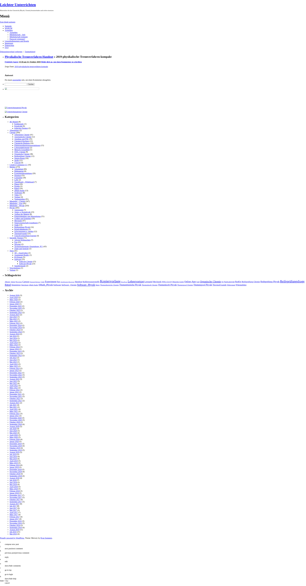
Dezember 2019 (16, 444)
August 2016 (14, 530)
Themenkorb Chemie (150, 285)
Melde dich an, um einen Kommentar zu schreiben (61, 62)
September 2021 (16, 401)
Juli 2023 (13, 358)
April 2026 (14, 297)
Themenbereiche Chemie (109, 285)
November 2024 (16, 328)
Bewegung (19, 282)
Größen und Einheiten (22, 219)
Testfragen (18, 193)
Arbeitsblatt (18, 169)
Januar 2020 (14, 442)
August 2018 (14, 478)
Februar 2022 (15, 390)
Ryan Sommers (46, 538)
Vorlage (17, 197)
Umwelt (17, 163)
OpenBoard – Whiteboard (24, 182)
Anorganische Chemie (22, 137)
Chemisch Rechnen (21, 141)
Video (16, 195)
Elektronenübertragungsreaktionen (27, 145)
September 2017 (16, 502)
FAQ (7, 48)
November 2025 (16, 308)
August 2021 (14, 403)
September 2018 (16, 476)
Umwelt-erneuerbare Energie (25, 236)
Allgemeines (14, 130)
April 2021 (14, 409)
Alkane (7, 282)
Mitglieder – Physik (17, 206)
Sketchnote (25, 285)
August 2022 (14, 379)
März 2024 (14, 345)
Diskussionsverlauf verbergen (11, 52)
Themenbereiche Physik (130, 285)
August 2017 (14, 504)
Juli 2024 (13, 336)
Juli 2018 (13, 480)
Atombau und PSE (21, 139)
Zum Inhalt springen (7, 22)
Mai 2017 (13, 510)
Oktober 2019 (15, 448)
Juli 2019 (13, 454)
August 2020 (14, 426)
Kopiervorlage (110, 281)
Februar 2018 (15, 491)
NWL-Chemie (19, 152)
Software (17, 259)
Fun (15, 242)
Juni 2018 (13, 482)
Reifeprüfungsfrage (292, 281)
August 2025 (14, 315)
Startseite (8, 26)
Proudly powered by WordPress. (12, 538)
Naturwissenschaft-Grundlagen (26, 223)
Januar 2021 (14, 416)
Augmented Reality (21, 255)
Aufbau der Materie (21, 214)
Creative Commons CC (18, 165)
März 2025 (14, 321)
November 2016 (16, 523)
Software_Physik (86, 284)
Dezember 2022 (16, 373)
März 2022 (14, 388)
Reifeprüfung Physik (22, 227)
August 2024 (14, 334)
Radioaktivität (229, 282)
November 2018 (16, 472)
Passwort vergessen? (17, 39)
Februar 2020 (15, 439)
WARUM (8, 28)
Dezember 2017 (16, 495)
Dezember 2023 (16, 351)
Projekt (17, 186)
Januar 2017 (14, 519)
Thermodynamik (20, 234)
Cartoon (25, 281)
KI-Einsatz (18, 257)
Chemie (12, 133)
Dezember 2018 (16, 469)
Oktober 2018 (15, 474)
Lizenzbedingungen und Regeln (17, 41)
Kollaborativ (19, 124)
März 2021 (14, 411)
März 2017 (14, 515)
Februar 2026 (15, 302)
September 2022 (16, 377)
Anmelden (9, 30)
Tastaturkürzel (30, 52)
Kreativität (18, 126)
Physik (12, 208)
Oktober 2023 (15, 353)
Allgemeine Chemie (21, 135)
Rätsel (16, 188)
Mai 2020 (13, 433)
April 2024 (14, 343)
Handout (17, 176)
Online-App (190, 281)
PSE (222, 282)
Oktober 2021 (15, 399)
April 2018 (14, 487)
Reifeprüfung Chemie (22, 156)
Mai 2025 (13, 319)
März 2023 (14, 366)
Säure (98, 285)
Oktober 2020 (15, 422)
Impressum (9, 43)
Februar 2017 (15, 517)
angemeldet (16, 80)
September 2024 (16, 332)
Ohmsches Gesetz (178, 282)
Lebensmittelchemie (21, 148)
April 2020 (14, 435)
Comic (42, 282)
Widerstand (231, 285)
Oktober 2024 (15, 330)
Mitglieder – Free (16, 203)
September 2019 (16, 450)
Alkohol (13, 282)
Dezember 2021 (16, 394)
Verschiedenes (15, 268)
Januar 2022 (14, 392)
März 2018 (14, 489)
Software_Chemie (69, 285)
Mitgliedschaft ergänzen (19, 37)
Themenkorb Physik (167, 285)
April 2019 (14, 461)
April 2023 (14, 364)
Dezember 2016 (16, 521)
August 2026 (14, 295)
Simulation (16, 285)
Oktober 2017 (15, 500)
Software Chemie (25, 262)
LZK (16, 180)
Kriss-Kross (124, 282)
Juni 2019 (13, 457)
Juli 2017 (13, 506)
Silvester (17, 244)
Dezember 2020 (16, 418)
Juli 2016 (13, 532)
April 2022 (14, 386)
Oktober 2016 (15, 525)
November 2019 (16, 446)
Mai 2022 (13, 383)
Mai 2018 (13, 485)
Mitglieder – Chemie (17, 201)
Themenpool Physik (202, 285)
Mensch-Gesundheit (22, 150)
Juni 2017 (13, 508)
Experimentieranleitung (23, 173)
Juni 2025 (13, 317)
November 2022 (16, 375)
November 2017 (16, 497)
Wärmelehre (241, 285)
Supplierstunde (20, 266)
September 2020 (16, 424)
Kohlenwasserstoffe (91, 282)
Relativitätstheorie (21, 229)
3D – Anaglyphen (21, 253)
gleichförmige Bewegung (67, 282)
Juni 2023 (13, 360)
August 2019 (14, 452)
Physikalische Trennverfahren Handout (29, 56)
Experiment (50, 281)
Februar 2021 (15, 414)
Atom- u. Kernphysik (22, 212)
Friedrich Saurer (12, 62)
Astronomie (18, 210)
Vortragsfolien (19, 199)
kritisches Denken (21, 128)
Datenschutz (9, 45)
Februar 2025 (15, 323)
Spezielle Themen (16, 238)
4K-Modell (14, 122)
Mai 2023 (13, 362)
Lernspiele (18, 178)
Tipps (12, 251)
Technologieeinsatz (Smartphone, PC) (28, 246)
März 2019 (14, 463)
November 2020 (16, 420)
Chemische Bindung (22, 143)
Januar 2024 (14, 349)
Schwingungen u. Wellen (23, 231)
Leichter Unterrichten (18, 5)
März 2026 (14, 300)
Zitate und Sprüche (21, 249)
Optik (16, 225)
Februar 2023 (15, 368)
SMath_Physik (46, 284)
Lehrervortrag (136, 281)
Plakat (16, 184)
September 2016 (16, 528)
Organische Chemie (21, 154)
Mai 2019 (13, 459)
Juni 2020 (13, 431)
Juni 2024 (13, 338)
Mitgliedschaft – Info (17, 35)
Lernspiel (148, 281)
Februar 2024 (15, 347)
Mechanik (18, 221)
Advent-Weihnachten (22, 240)
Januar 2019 (14, 467)
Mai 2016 (13, 534)
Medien (12, 167)
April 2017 (14, 512)
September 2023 (16, 356)
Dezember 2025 (16, 306)
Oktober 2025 (15, 310)
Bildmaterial (19, 171)
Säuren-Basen (19, 158)
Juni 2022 (13, 381)
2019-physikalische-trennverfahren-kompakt (31, 67)
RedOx (238, 281)
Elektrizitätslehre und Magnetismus (27, 216)
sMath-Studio (19, 191)
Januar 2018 (14, 493)
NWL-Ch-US (167, 282)
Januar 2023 (14, 371)
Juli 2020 (13, 429)
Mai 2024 (13, 340)
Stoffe (16, 160)
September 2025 (16, 313)
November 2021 (16, 396)
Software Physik (25, 264)
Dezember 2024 (16, 325)
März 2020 (14, 437)
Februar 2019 (15, 465)
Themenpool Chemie (185, 285)
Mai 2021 (13, 407)
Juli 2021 (13, 405)
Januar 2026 (14, 304)
